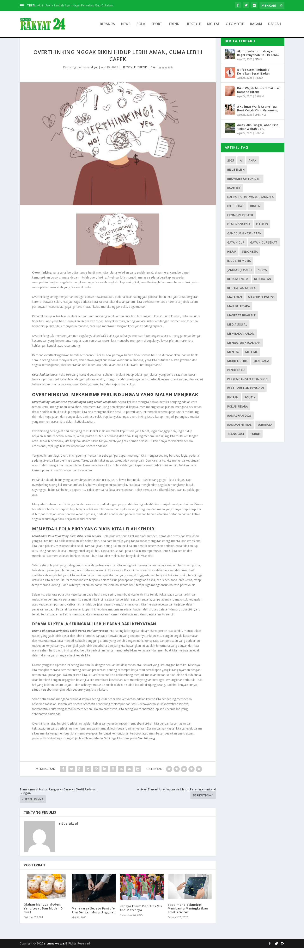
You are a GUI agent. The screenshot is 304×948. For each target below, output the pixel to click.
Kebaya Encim (237, 279)
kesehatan (262, 279)
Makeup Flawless (261, 297)
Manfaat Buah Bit (241, 315)
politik (249, 397)
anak (252, 160)
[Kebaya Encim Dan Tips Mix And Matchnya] (142, 887)
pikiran (232, 397)
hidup (231, 251)
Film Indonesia (238, 224)
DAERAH (274, 24)
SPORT (156, 24)
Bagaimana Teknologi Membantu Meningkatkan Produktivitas (188, 908)
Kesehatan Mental (242, 288)
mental (233, 352)
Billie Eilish (236, 169)
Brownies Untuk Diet (244, 179)
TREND (174, 24)
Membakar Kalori (241, 333)
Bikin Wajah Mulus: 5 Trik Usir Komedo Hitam (258, 90)
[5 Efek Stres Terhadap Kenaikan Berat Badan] (230, 72)
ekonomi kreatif (240, 215)
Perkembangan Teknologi (247, 379)
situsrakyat (90, 67)
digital (255, 206)
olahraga (261, 361)
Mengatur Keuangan (244, 343)
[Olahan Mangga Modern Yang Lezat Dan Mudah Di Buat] (46, 886)
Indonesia (250, 251)
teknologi (235, 434)
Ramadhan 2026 (239, 415)
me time (251, 352)
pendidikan (236, 370)
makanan (234, 297)
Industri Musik (239, 261)
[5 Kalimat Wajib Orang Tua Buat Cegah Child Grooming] (230, 109)
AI (241, 160)
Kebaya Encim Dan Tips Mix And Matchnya (141, 908)
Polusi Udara (237, 406)
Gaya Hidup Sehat (263, 242)
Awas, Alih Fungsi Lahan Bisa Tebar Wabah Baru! (257, 127)
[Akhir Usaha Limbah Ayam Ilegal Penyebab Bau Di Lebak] (230, 54)
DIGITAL (213, 24)
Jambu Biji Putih (239, 270)
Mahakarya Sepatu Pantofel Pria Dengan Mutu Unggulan (94, 910)
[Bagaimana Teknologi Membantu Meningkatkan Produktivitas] (190, 886)
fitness (262, 224)
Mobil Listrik (237, 361)
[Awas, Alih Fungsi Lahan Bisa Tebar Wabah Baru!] (230, 128)
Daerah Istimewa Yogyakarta (250, 197)
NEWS (125, 24)
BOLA (140, 24)
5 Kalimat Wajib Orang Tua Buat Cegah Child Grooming (257, 108)
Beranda (107, 24)
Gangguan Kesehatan (244, 233)
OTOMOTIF (235, 24)
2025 (230, 160)
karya (262, 270)
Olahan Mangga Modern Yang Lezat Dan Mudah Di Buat (44, 908)
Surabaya (264, 425)
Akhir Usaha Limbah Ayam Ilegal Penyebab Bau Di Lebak (75, 5)
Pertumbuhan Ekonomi (245, 388)
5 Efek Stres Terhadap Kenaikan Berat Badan (253, 71)
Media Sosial (237, 324)
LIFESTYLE (193, 24)
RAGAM (256, 24)
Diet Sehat (235, 206)
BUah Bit (234, 188)
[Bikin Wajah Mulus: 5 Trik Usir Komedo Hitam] (230, 91)
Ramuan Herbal (239, 425)
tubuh (255, 434)
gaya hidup (235, 242)
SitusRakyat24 (54, 943)
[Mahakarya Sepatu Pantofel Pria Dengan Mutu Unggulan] (94, 888)
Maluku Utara (238, 306)
